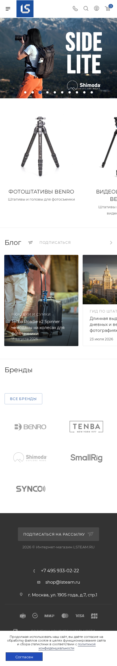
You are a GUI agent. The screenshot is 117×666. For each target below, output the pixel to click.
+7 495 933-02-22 (60, 571)
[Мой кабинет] (96, 9)
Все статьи (110, 242)
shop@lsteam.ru (62, 582)
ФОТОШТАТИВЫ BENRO (41, 192)
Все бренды (23, 399)
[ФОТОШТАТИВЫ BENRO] (41, 147)
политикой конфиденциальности (67, 646)
